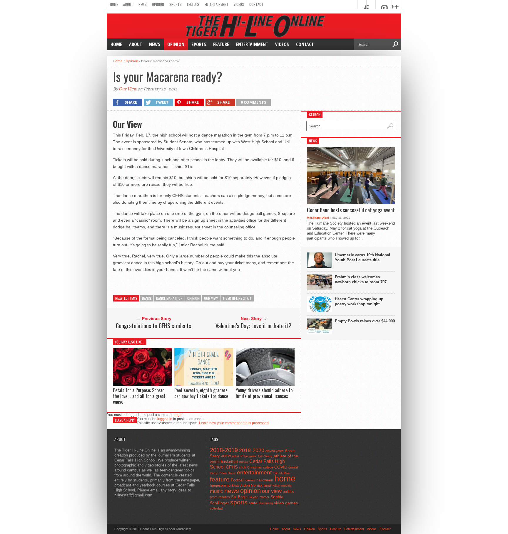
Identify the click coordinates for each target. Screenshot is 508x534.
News (142, 4)
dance (146, 298)
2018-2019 (224, 450)
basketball (229, 461)
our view (211, 298)
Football (237, 480)
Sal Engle (239, 497)
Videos (239, 4)
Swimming (265, 503)
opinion (193, 298)
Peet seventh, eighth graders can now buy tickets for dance (201, 393)
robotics (224, 497)
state (253, 503)
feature (220, 479)
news (231, 490)
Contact (256, 4)
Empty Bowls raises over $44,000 (365, 321)
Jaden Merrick (251, 486)
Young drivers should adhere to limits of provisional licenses (264, 393)
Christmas (254, 467)
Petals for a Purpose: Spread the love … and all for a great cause (139, 396)
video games (286, 503)
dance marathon (169, 298)
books (243, 462)
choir (242, 467)
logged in (164, 419)
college (268, 467)
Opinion (158, 4)
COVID (280, 467)
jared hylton (272, 485)
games (250, 480)
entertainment (254, 472)
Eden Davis (227, 473)
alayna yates (274, 451)
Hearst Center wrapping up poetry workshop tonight (359, 301)
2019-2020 (251, 450)
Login (178, 415)
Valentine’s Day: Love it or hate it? (253, 325)
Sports (175, 4)
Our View (128, 89)
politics (288, 492)
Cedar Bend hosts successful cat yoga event (351, 210)
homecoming (220, 486)
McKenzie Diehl (318, 217)
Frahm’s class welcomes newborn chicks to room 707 (361, 279)
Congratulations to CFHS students (153, 325)
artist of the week (244, 456)
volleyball (216, 508)
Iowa (235, 485)
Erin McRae (281, 473)
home (284, 478)
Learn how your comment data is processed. (234, 423)
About (128, 4)
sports (239, 502)
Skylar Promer (259, 497)
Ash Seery (265, 456)
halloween (264, 480)
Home (114, 4)
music (216, 491)
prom (213, 497)
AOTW (226, 456)
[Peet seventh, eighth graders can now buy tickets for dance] (203, 384)
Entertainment (216, 4)
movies (286, 485)
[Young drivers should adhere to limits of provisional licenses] (265, 384)
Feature (193, 4)
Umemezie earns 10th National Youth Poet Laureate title (362, 257)
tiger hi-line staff (237, 298)
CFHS (232, 466)
